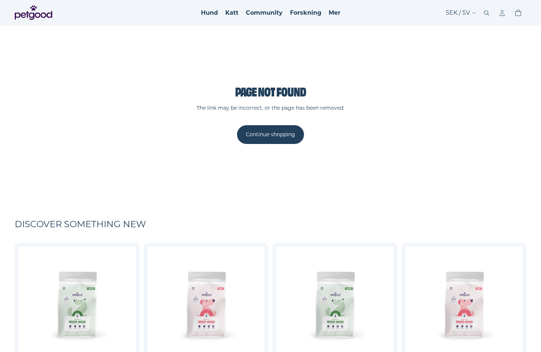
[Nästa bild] (125, 305)
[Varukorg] (518, 13)
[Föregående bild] (29, 305)
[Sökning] (486, 13)
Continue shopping (270, 134)
